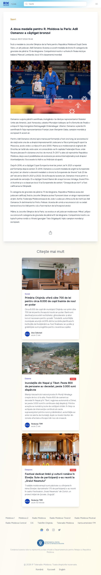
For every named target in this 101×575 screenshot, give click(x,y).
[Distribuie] (50, 232)
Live (13, 4)
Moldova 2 (23, 518)
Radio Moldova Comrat (16, 523)
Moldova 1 (10, 518)
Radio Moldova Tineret (60, 518)
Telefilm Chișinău (45, 523)
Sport (13, 19)
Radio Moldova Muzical (85, 518)
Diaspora (28, 470)
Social (27, 294)
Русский (51, 569)
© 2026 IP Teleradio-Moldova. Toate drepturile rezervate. (50, 564)
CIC (32, 523)
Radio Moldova (39, 518)
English (62, 569)
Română (39, 569)
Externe (28, 379)
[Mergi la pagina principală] (6, 3)
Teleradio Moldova (65, 523)
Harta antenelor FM (87, 523)
